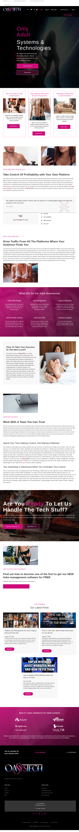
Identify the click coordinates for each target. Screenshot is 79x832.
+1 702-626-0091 (71, 752)
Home (41, 9)
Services (54, 9)
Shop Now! (7, 5)
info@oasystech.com (40, 805)
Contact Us (6, 1)
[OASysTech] (12, 9)
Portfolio (7, 792)
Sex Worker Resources (37, 1)
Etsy (10, 188)
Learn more (13, 126)
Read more (9, 649)
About (47, 9)
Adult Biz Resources (20, 1)
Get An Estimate (68, 15)
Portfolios (64, 9)
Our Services (27, 66)
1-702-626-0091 (40, 803)
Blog (73, 9)
